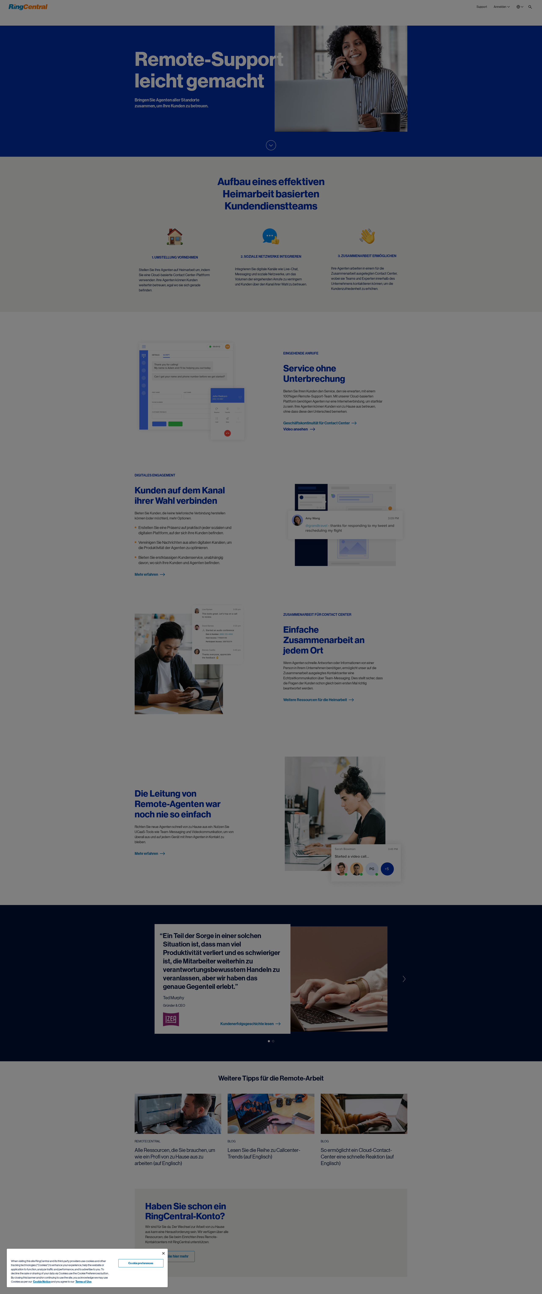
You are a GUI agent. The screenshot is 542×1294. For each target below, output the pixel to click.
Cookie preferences (140, 1263)
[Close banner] (163, 1253)
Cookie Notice (42, 1281)
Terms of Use (83, 1281)
